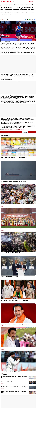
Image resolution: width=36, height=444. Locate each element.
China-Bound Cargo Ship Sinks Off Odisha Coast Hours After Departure (13, 181)
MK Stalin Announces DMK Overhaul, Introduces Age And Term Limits (13, 348)
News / (1, 4)
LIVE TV (31, 1)
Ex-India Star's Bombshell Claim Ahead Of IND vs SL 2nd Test (11, 371)
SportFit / (4, 4)
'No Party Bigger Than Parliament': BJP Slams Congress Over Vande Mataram (14, 300)
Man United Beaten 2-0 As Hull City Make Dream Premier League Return (14, 205)
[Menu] (34, 1)
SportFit (1, 19)
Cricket (2, 373)
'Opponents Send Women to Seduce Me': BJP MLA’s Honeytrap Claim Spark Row (15, 324)
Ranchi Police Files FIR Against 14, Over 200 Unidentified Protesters (12, 252)
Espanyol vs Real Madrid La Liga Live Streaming (9, 276)
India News (2, 230)
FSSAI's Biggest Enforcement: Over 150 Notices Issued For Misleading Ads (14, 157)
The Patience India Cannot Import (7, 381)
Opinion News (3, 383)
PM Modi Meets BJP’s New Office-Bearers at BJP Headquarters (12, 228)
